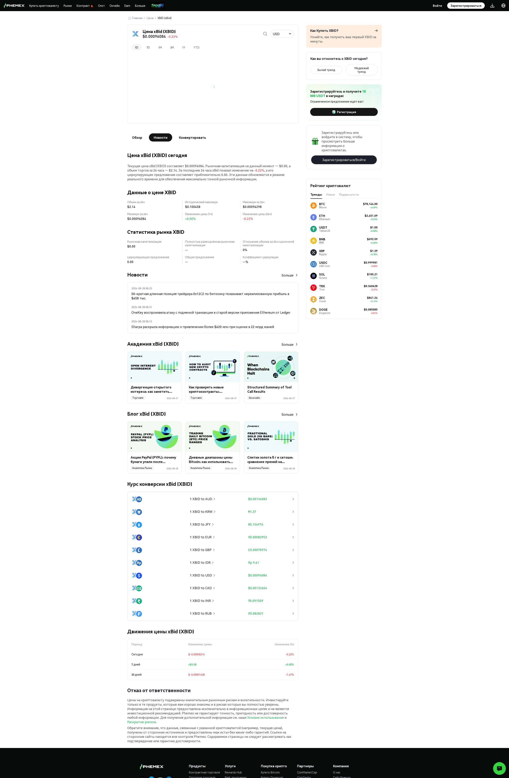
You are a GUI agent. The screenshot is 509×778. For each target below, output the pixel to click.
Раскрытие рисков (141, 722)
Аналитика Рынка (142, 468)
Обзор (137, 137)
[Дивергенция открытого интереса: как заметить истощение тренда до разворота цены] (154, 367)
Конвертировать (192, 137)
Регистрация (346, 112)
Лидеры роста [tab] (349, 194)
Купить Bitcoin (270, 772)
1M (160, 47)
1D (136, 47)
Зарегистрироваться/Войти (344, 160)
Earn (127, 5)
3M (172, 47)
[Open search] (265, 34)
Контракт (83, 5)
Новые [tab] (330, 194)
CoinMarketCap (307, 772)
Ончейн (115, 5)
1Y (183, 47)
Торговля (137, 397)
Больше (140, 5)
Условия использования (265, 717)
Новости (160, 137)
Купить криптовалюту (44, 5)
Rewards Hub (233, 772)
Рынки (68, 5)
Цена (150, 18)
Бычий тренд (326, 70)
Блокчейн (254, 397)
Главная (137, 18)
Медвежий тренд (362, 69)
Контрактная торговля (204, 772)
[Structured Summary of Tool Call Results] (271, 367)
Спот (101, 5)
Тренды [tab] (316, 194)
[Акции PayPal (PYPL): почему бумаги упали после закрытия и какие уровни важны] (154, 437)
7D (148, 47)
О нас (336, 772)
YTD (196, 47)
